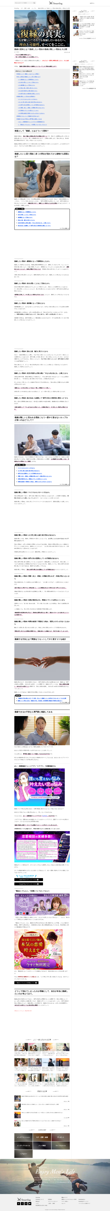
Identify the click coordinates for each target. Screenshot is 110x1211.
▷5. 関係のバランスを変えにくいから (28, 110)
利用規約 (50, 1199)
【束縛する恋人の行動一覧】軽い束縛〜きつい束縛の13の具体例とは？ (86, 18)
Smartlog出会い (82, 1199)
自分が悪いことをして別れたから (27, 215)
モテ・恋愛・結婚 (25, 8)
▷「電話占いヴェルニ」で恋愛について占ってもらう (32, 124)
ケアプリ (44, 816)
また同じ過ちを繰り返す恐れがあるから (29, 471)
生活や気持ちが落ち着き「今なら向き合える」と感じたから (34, 223)
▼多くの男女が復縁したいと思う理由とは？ (28, 76)
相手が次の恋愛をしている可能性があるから (30, 473)
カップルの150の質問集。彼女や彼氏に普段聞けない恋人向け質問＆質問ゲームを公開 (87, 25)
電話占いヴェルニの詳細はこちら (26, 983)
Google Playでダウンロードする (28, 884)
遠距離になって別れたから (25, 217)
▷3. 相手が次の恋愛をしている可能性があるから (31, 105)
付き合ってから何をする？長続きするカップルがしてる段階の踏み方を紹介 (86, 32)
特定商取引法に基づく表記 (41, 1205)
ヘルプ (37, 1203)
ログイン (92, 3)
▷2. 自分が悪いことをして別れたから (28, 82)
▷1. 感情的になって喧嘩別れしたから (28, 79)
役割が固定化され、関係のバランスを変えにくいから (32, 479)
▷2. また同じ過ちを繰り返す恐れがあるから (30, 102)
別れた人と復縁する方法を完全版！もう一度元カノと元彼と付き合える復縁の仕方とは (42, 1112)
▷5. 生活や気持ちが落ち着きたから (27, 91)
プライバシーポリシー (53, 1201)
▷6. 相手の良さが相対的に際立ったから (29, 93)
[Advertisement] (27, 1023)
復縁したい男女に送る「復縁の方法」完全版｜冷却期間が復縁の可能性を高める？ (40, 701)
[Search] (34, 3)
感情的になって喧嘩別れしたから (27, 212)
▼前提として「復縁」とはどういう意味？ (27, 74)
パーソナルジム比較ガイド (84, 1203)
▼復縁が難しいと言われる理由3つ (25, 96)
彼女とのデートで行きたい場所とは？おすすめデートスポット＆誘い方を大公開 (86, 75)
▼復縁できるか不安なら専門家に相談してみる (29, 119)
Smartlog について (40, 1199)
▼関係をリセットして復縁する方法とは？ (27, 116)
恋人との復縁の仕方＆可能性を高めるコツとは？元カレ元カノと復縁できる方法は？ (41, 1120)
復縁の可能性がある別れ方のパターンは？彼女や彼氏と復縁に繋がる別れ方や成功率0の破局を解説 (45, 1096)
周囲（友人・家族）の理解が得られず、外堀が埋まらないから (35, 476)
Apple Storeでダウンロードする (27, 879)
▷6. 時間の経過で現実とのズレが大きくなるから (31, 113)
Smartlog (16, 8)
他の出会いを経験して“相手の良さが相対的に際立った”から (34, 225)
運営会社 (38, 1201)
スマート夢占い (65, 1201)
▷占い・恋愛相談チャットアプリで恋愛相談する (31, 122)
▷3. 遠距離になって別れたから (26, 85)
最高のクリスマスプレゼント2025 (69, 1199)
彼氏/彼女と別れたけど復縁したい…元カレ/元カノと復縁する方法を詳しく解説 (40, 1104)
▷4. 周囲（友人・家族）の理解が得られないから (31, 107)
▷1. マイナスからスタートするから (27, 99)
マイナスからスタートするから (26, 468)
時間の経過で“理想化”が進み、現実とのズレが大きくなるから (35, 482)
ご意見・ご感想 (51, 1203)
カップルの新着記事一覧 (90, 88)
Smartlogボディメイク (83, 1201)
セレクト (63, 1203)
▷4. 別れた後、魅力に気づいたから (27, 88)
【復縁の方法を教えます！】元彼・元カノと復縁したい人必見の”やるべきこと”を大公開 (42, 698)
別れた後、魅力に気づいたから (26, 220)
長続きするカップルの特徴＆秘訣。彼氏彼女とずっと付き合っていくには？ (86, 82)
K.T (15, 52)
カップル (34, 8)
